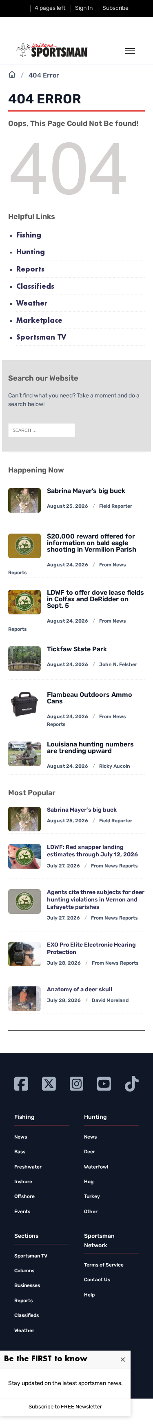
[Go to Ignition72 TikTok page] (132, 1083)
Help (89, 1295)
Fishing (28, 235)
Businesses (27, 1285)
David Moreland (110, 1000)
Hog (88, 1182)
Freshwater (28, 1167)
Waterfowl (96, 1167)
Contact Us (97, 1280)
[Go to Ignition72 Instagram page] (77, 1083)
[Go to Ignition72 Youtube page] (104, 1083)
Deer (89, 1152)
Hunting (30, 252)
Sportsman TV (41, 337)
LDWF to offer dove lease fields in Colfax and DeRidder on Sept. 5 (95, 599)
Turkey (92, 1196)
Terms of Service (104, 1265)
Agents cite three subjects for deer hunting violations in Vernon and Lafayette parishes (95, 900)
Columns (24, 1271)
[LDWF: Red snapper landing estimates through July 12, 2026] (24, 856)
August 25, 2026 (67, 506)
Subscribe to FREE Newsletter (65, 1407)
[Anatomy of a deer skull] (24, 998)
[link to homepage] (52, 50)
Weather (32, 303)
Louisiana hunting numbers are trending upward (90, 748)
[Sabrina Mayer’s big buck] (24, 500)
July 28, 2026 (64, 963)
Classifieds (35, 286)
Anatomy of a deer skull (79, 990)
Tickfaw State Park (77, 649)
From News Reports (114, 866)
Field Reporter (115, 506)
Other (91, 1211)
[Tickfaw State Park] (24, 658)
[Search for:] (41, 430)
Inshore (23, 1182)
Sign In (84, 8)
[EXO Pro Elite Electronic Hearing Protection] (24, 954)
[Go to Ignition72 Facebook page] (21, 1083)
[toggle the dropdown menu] (130, 51)
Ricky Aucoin (114, 766)
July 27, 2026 (63, 866)
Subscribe (115, 8)
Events (22, 1211)
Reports (30, 269)
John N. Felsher (118, 664)
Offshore (24, 1196)
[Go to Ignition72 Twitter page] (49, 1083)
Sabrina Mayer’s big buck (86, 491)
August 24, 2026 (67, 565)
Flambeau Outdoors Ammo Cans (89, 698)
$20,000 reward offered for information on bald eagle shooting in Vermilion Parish (91, 543)
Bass (19, 1152)
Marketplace (39, 320)
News (20, 1137)
